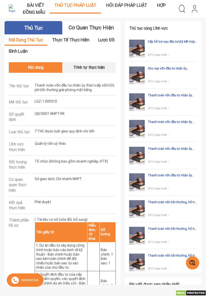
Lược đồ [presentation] (106, 40)
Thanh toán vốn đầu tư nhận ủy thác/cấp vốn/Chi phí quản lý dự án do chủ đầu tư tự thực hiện (172, 95)
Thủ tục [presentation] (33, 28)
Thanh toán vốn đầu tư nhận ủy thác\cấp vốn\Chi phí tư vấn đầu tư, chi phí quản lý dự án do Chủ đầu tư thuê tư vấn (170, 175)
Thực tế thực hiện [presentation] (70, 40)
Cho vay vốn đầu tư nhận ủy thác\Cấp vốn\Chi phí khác (167, 68)
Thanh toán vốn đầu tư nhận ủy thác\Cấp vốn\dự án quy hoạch (170, 149)
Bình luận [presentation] (18, 51)
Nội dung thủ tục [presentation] (26, 40)
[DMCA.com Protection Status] (191, 292)
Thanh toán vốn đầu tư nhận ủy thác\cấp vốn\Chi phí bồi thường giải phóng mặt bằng (171, 122)
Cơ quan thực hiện (91, 27)
